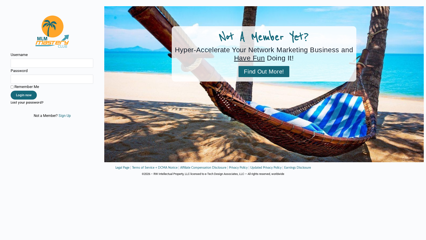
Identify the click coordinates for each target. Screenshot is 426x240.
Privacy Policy (238, 167)
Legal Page (122, 167)
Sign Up (65, 116)
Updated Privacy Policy (266, 167)
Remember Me (26, 86)
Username (19, 54)
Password (19, 70)
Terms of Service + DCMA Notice (155, 167)
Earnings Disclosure (297, 167)
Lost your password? (27, 102)
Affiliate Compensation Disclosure (203, 167)
